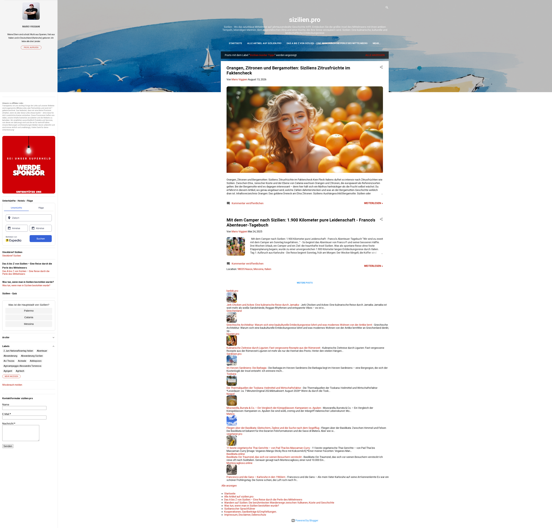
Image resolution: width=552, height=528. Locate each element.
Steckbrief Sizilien (11, 255)
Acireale (22, 361)
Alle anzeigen (375, 55)
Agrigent (8, 371)
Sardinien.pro (234, 353)
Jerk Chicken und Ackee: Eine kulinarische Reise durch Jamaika (263, 304)
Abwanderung (10, 355)
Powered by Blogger (306, 520)
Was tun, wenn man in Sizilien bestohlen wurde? (251, 505)
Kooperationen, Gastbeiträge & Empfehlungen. (250, 511)
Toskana (231, 373)
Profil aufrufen (31, 48)
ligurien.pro (233, 333)
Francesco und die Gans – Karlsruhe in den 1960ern (256, 476)
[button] (381, 67)
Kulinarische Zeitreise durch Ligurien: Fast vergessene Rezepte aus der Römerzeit (273, 347)
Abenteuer (42, 350)
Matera (230, 413)
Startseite (235, 43)
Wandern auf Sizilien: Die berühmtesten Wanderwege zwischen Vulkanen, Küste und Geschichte (279, 502)
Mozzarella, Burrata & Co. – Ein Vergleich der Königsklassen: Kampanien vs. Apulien (274, 407)
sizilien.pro (304, 19)
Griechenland (234, 310)
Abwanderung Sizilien (32, 355)
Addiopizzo (36, 361)
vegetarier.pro (234, 433)
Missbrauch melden (12, 384)
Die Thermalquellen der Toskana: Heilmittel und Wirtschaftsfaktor (264, 387)
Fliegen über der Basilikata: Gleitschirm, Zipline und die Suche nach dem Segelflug (273, 427)
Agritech (20, 371)
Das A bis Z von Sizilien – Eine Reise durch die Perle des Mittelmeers (327, 43)
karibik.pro (232, 290)
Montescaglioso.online (239, 463)
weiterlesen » (373, 203)
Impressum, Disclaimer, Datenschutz (245, 514)
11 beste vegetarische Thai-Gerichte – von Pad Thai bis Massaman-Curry (268, 447)
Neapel (231, 393)
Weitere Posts (305, 283)
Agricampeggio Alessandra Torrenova (22, 366)
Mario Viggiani (31, 26)
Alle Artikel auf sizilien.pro (264, 43)
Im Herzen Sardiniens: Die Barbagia (246, 367)
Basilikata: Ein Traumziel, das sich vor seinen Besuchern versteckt (264, 456)
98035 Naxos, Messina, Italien (254, 269)
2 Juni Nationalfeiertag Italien (18, 350)
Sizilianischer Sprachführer (239, 508)
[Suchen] (387, 7)
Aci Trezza (9, 361)
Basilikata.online (236, 453)
